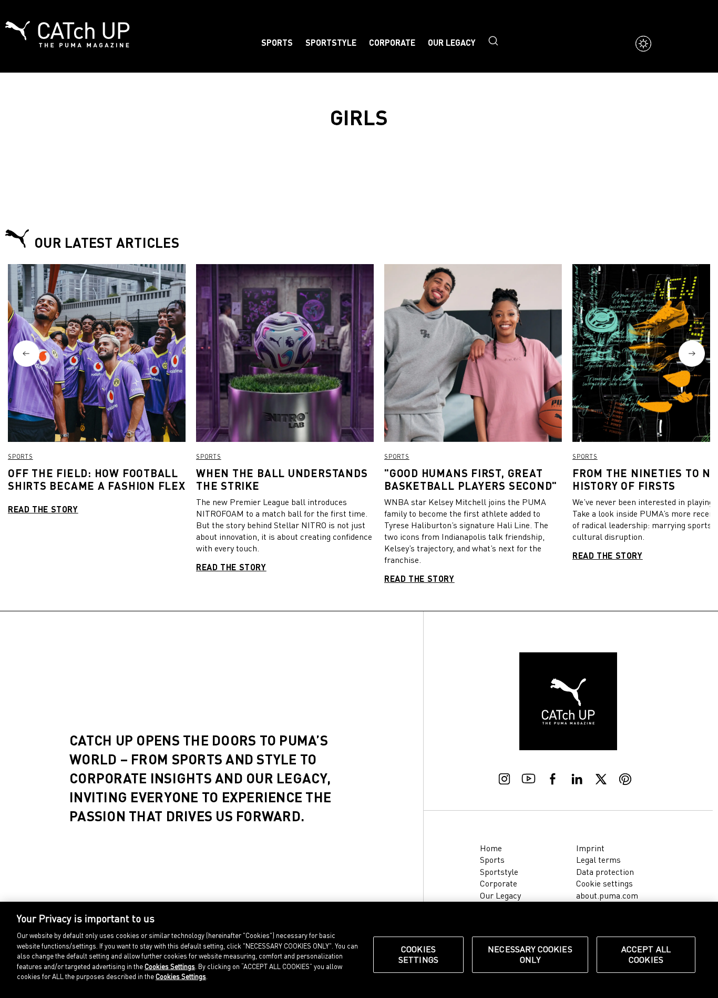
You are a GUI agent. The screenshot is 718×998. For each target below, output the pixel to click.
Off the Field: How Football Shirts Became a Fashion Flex (97, 479)
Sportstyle (330, 42)
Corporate (392, 42)
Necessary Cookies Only (530, 954)
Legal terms (598, 859)
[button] (26, 353)
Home (491, 848)
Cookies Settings (418, 954)
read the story (43, 509)
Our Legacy (452, 42)
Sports (277, 42)
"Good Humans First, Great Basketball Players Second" (470, 479)
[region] (359, 950)
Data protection (605, 871)
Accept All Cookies (646, 954)
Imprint (590, 848)
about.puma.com (607, 895)
